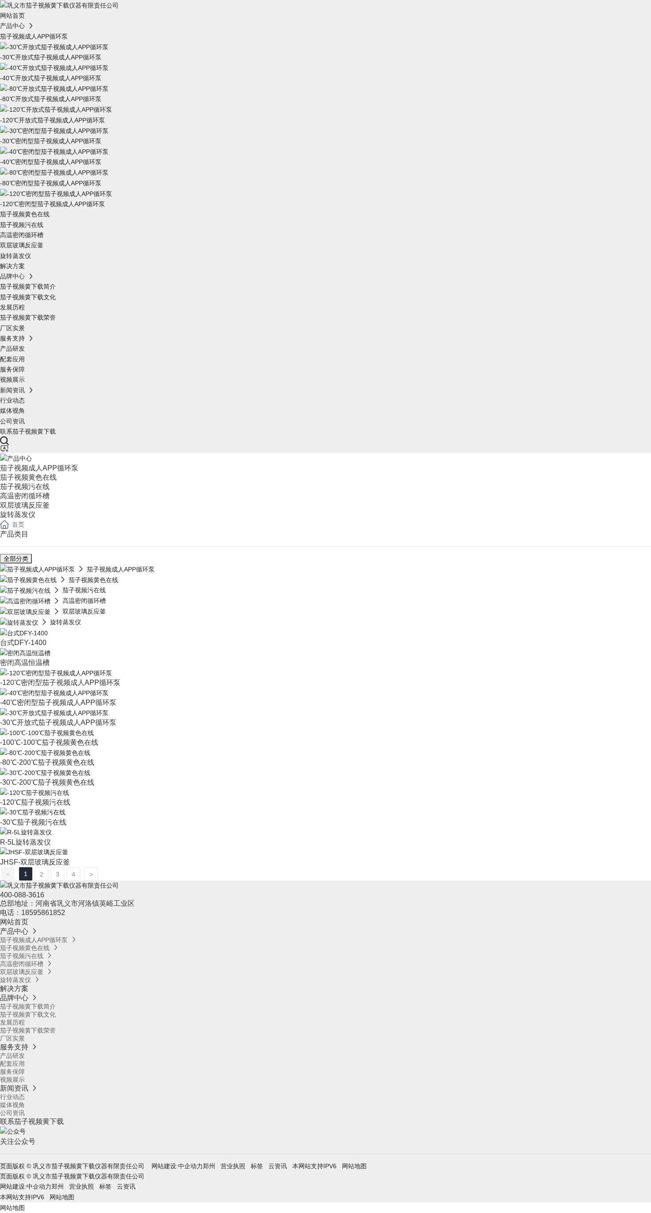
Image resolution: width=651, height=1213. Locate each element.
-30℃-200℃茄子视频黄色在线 (47, 782)
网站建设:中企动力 (176, 1166)
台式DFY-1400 (23, 642)
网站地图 (354, 1166)
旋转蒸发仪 (17, 514)
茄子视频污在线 (25, 486)
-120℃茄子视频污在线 (35, 802)
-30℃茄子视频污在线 (33, 822)
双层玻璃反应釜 (25, 505)
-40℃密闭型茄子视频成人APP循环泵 (58, 702)
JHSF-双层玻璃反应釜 (35, 862)
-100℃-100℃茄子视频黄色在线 (49, 742)
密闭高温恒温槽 (25, 662)
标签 (257, 1166)
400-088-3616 (22, 895)
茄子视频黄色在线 (28, 477)
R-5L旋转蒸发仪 (25, 842)
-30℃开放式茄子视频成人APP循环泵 (58, 722)
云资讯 (277, 1166)
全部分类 (16, 558)
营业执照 (233, 1166)
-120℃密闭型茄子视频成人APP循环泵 (60, 682)
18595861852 (44, 912)
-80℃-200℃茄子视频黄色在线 (47, 762)
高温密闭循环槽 (25, 496)
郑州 (209, 1166)
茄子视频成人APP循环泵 (39, 468)
